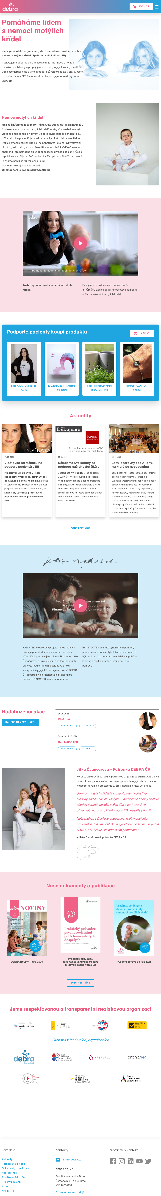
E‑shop (146, 333)
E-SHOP (144, 7)
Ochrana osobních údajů (70, 1192)
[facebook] (113, 1161)
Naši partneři (9, 1173)
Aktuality (7, 1159)
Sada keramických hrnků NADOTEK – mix (99, 388)
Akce (5, 1186)
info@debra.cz (72, 1160)
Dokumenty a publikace (15, 1168)
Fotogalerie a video (13, 1164)
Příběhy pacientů (11, 1182)
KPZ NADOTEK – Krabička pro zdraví (61, 388)
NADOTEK (8, 1191)
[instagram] (122, 1161)
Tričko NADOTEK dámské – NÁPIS (24, 388)
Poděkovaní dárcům (13, 1177)
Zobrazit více (80, 528)
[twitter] (148, 1161)
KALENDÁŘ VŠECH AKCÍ (20, 722)
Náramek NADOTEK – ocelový (137, 388)
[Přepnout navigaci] (156, 6)
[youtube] (140, 1161)
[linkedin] (131, 1161)
